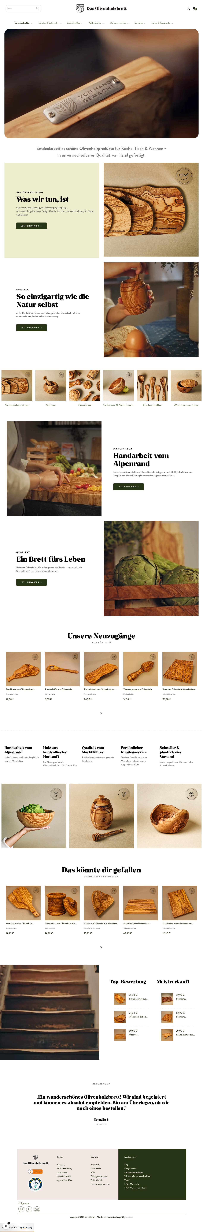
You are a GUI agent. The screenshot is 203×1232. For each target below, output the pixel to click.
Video (126, 1180)
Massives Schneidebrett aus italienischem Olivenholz (136, 923)
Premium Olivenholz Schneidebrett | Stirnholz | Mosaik (179, 689)
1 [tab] (101, 713)
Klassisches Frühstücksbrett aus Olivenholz (177, 923)
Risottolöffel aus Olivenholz (58, 689)
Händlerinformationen (133, 1172)
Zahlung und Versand (99, 1176)
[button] (31, 226)
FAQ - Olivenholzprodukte (135, 1187)
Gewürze (84, 405)
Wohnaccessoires (186, 405)
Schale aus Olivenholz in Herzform (100, 923)
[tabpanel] (23, 678)
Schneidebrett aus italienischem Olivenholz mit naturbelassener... (184, 1035)
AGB (93, 1172)
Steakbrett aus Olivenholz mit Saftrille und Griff (20, 689)
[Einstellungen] (188, 8)
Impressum (95, 1164)
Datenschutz (96, 1168)
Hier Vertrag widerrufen (100, 1183)
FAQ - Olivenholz (131, 1183)
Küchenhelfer (152, 405)
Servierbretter (11, 928)
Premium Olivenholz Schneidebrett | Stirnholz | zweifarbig (183, 999)
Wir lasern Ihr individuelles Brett (137, 1176)
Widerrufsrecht (97, 1180)
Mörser (50, 405)
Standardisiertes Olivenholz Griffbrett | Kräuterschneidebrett (21, 923)
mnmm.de (129, 1217)
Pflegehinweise (130, 1168)
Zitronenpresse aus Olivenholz (137, 689)
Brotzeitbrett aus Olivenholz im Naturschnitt (99, 689)
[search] (37, 8)
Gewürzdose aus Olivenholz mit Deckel (60, 923)
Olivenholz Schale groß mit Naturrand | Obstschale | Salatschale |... (138, 1017)
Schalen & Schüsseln (118, 405)
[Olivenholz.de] (101, 8)
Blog (126, 1164)
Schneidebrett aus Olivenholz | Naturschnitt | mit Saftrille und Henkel (137, 999)
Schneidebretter (17, 405)
